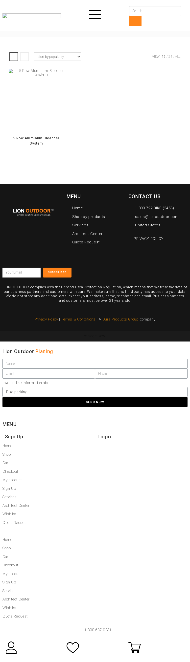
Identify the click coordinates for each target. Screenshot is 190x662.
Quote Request (15, 522)
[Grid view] (13, 56)
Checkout (10, 471)
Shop (6, 454)
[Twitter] (144, 271)
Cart (6, 463)
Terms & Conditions (78, 319)
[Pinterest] (155, 271)
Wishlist (9, 514)
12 (164, 56)
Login (104, 437)
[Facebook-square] (132, 271)
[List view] (24, 56)
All (177, 56)
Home (7, 446)
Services (9, 497)
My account (12, 480)
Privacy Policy (46, 319)
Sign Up (14, 437)
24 (170, 56)
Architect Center (16, 505)
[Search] (135, 21)
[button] (95, 531)
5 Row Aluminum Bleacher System (36, 140)
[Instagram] (166, 271)
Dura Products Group (120, 319)
